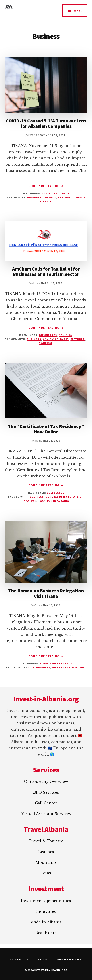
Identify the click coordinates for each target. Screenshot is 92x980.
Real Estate (46, 933)
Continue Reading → (46, 186)
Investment (61, 667)
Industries (46, 911)
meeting (78, 667)
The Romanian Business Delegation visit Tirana (46, 593)
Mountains (46, 862)
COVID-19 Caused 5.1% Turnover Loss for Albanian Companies (46, 123)
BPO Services (46, 792)
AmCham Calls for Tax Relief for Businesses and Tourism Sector (46, 271)
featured (65, 197)
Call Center (46, 803)
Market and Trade (55, 193)
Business (34, 197)
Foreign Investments (55, 663)
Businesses (48, 335)
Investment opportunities (46, 901)
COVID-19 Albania (56, 339)
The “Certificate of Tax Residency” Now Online (46, 429)
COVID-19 (65, 335)
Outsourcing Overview (46, 781)
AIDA (31, 667)
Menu (78, 10)
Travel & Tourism (46, 841)
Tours (46, 873)
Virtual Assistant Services (46, 813)
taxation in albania (53, 500)
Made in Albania (46, 922)
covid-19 (49, 197)
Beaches (46, 852)
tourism (45, 343)
